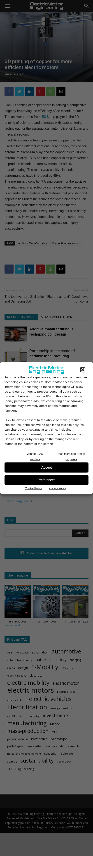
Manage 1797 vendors (35, 456)
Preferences (46, 480)
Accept (46, 467)
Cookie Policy (33, 488)
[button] (82, 369)
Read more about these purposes (71, 456)
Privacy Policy (57, 488)
